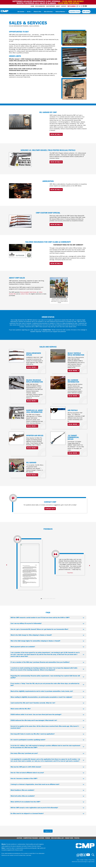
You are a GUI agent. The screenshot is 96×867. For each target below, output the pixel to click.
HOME (32, 6)
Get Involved (21, 11)
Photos (77, 6)
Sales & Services (48, 11)
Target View (69, 838)
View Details (55, 134)
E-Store (41, 838)
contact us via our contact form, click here (20, 855)
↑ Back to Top (48, 831)
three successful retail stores (28, 292)
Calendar (80, 6)
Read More (31, 367)
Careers (86, 859)
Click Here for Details (68, 3)
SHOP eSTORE (86, 11)
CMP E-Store (39, 326)
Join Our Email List (57, 838)
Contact (63, 6)
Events (29, 11)
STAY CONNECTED (40, 6)
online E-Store (25, 294)
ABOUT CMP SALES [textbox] (17, 278)
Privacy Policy (91, 859)
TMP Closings (71, 6)
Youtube (86, 6)
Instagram (83, 6)
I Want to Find (37, 11)
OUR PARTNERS (50, 6)
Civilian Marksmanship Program (4, 11)
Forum (47, 838)
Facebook (81, 6)
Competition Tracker (74, 11)
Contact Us (49, 509)
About (58, 6)
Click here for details (73, 1)
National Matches (60, 11)
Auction (19, 838)
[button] (41, 598)
